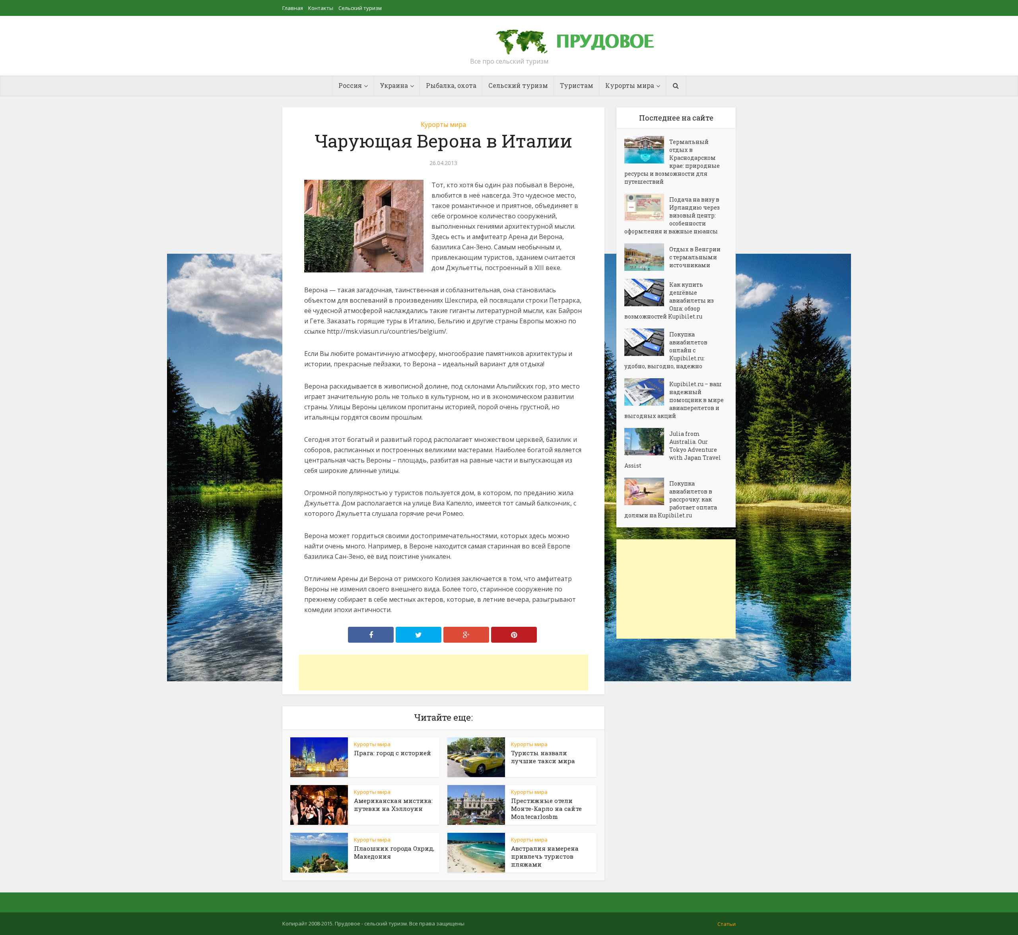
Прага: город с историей (392, 753)
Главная (292, 8)
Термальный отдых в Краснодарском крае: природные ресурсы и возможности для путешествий (672, 161)
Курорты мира (443, 124)
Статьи (726, 923)
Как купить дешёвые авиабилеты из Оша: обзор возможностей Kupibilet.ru (669, 300)
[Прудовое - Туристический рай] (583, 38)
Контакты (320, 8)
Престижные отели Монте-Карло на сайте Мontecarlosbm (546, 808)
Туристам (576, 85)
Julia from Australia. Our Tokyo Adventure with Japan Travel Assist (672, 449)
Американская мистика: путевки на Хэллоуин (393, 805)
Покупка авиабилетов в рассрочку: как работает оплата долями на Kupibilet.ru (670, 499)
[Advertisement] (443, 672)
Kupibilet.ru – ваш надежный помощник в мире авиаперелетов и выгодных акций (674, 400)
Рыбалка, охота (451, 85)
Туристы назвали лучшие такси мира (543, 757)
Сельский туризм (360, 8)
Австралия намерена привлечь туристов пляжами (545, 856)
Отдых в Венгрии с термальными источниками (695, 257)
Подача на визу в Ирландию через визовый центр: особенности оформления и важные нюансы (672, 215)
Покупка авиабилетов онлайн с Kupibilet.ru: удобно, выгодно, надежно (665, 350)
